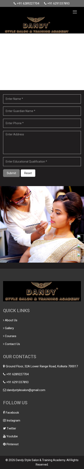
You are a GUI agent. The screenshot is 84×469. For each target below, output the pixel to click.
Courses (10, 336)
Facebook (12, 412)
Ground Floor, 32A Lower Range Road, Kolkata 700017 (42, 366)
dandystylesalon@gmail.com (26, 390)
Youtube (12, 436)
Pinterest (13, 444)
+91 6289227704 (28, 3)
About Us (11, 320)
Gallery (9, 328)
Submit (11, 173)
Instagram (13, 420)
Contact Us (12, 344)
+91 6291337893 (58, 3)
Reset (28, 173)
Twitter (11, 428)
